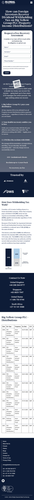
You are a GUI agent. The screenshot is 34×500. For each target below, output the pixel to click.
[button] (31, 3)
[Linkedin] (3, 480)
